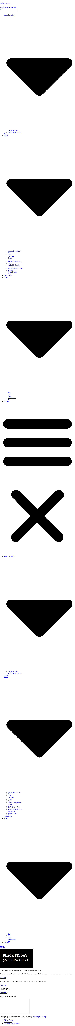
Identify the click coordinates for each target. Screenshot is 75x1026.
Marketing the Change (39, 1017)
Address (3, 978)
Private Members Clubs (15, 268)
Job (9, 399)
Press (9, 396)
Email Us (3, 993)
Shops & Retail (12, 272)
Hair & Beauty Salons (14, 261)
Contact (6, 401)
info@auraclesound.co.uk (8, 7)
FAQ (9, 394)
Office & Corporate (14, 267)
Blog (9, 392)
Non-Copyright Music (14, 132)
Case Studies (8, 275)
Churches (11, 256)
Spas (9, 274)
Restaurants (11, 270)
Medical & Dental (13, 265)
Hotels (10, 263)
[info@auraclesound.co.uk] (1, 5)
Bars (9, 253)
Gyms (10, 260)
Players (6, 134)
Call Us (3, 985)
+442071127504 (5, 3)
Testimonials (12, 398)
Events (10, 258)
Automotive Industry (14, 251)
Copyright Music (13, 130)
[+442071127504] (1, 1)
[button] (37, 479)
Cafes (9, 254)
